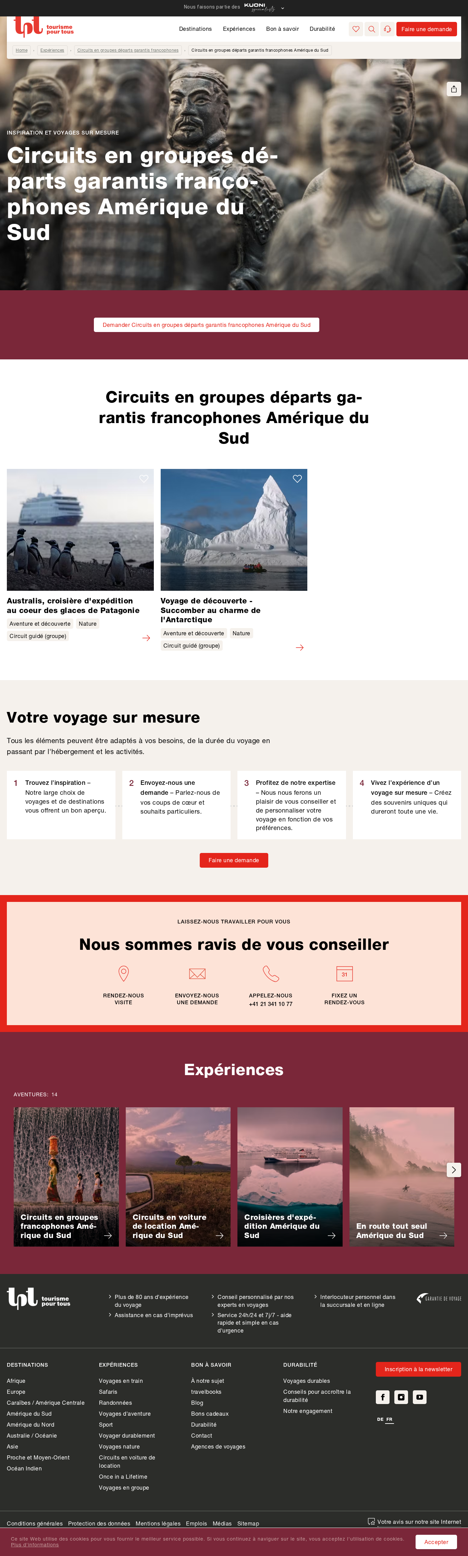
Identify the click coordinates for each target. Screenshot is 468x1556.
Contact (201, 1435)
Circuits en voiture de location (127, 1461)
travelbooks (206, 1391)
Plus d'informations (35, 1544)
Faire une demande (234, 860)
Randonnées (115, 1402)
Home (21, 50)
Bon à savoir (282, 28)
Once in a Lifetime (123, 1476)
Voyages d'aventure (125, 1413)
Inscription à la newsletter (419, 1369)
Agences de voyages (218, 1446)
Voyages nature (119, 1446)
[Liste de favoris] (356, 29)
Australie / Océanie (32, 1435)
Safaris (108, 1391)
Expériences (239, 28)
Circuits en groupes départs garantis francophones (128, 50)
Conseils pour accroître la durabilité (317, 1395)
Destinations (195, 28)
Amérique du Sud (29, 1413)
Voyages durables (306, 1380)
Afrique (16, 1380)
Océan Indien (24, 1468)
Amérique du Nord (30, 1424)
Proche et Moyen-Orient (38, 1457)
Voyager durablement (127, 1435)
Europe (16, 1391)
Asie (12, 1446)
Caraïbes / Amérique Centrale (46, 1402)
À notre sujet (207, 1380)
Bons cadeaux (210, 1413)
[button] (372, 29)
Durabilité (322, 28)
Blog (197, 1402)
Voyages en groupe (124, 1487)
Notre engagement (307, 1410)
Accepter (436, 1542)
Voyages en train (121, 1380)
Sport (106, 1424)
